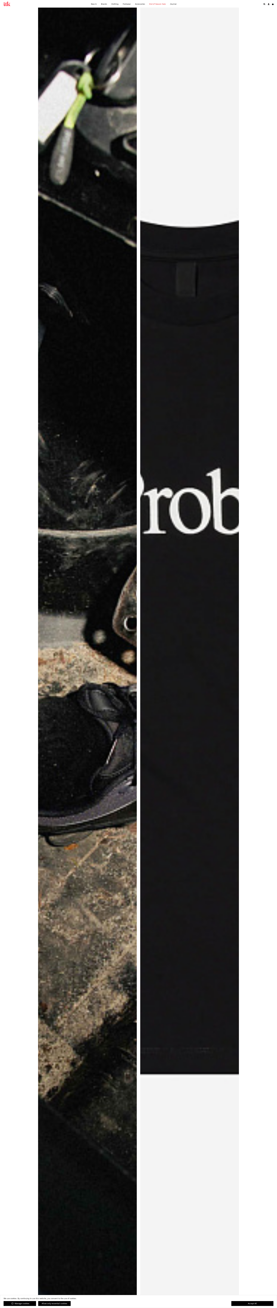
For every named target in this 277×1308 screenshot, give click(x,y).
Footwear (127, 4)
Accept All (252, 1303)
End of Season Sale (157, 4)
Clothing (114, 4)
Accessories (140, 4)
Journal (173, 4)
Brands (104, 4)
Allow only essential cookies (54, 1303)
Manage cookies (22, 1303)
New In (94, 4)
